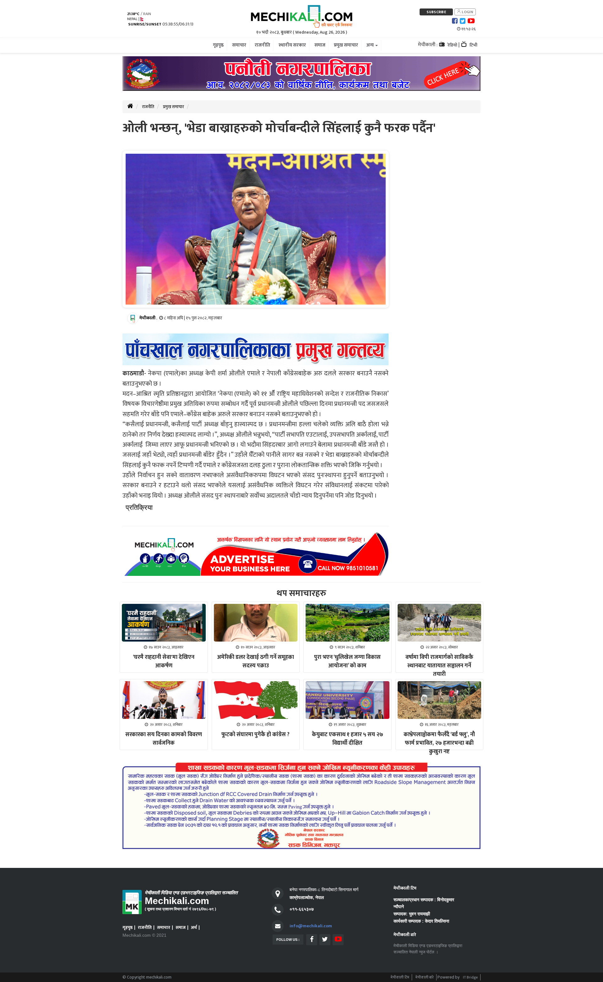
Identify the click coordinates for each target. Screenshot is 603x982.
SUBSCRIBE (436, 12)
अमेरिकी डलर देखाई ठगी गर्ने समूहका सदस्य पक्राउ (255, 661)
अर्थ (194, 927)
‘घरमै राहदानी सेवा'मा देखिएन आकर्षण (163, 661)
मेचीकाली (147, 318)
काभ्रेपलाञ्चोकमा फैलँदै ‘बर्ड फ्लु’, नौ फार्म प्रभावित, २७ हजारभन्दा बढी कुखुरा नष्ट (439, 743)
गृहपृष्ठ (127, 927)
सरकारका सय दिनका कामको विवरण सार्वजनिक (163, 739)
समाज (181, 927)
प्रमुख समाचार (173, 106)
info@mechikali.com (311, 926)
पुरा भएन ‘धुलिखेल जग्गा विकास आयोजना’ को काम (347, 661)
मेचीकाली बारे (425, 977)
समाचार (163, 927)
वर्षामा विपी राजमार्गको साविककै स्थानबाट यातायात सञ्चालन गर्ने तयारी (439, 666)
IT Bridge (470, 977)
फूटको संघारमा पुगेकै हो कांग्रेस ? (255, 734)
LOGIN (467, 12)
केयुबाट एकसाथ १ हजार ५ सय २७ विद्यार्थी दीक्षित (347, 739)
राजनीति (148, 106)
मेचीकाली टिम (400, 977)
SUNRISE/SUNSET (144, 24)
